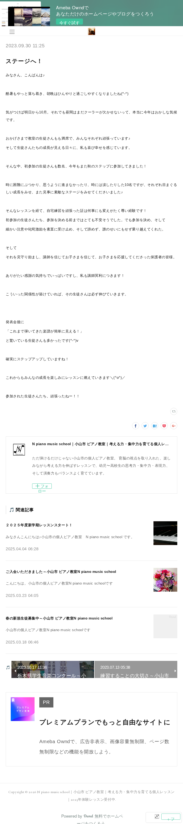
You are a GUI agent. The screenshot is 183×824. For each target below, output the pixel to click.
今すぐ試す (69, 22)
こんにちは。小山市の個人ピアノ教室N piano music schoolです (59, 583)
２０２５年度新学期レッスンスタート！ (39, 525)
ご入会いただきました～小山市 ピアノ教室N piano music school (61, 572)
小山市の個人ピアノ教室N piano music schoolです (48, 630)
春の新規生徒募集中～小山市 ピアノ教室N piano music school (59, 618)
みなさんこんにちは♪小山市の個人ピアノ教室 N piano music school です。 (70, 537)
